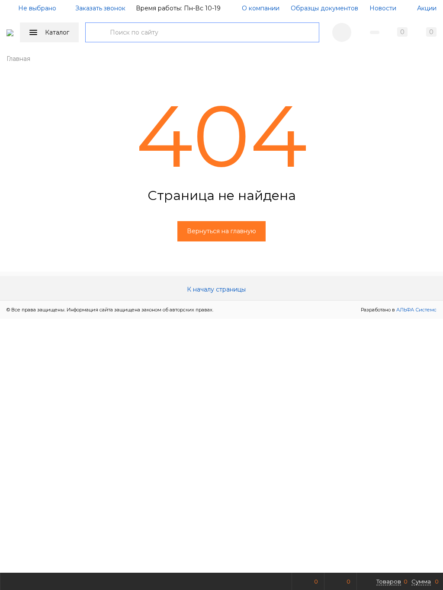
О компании (260, 8)
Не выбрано (36, 8)
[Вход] (341, 32)
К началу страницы (217, 289)
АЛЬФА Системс (416, 310)
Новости (382, 8)
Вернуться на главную (221, 231)
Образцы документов (324, 8)
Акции (426, 8)
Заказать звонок (100, 8)
